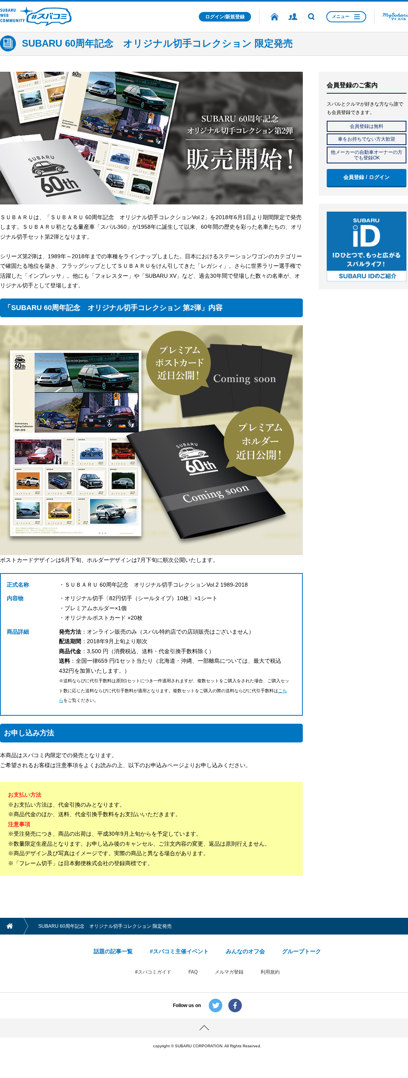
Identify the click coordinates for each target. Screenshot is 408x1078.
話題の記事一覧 (113, 951)
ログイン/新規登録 (225, 17)
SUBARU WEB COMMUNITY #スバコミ (36, 16)
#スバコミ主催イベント (179, 951)
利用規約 (270, 972)
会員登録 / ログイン (366, 177)
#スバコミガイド (153, 972)
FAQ (193, 972)
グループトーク (301, 951)
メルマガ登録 (229, 972)
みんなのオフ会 (245, 951)
